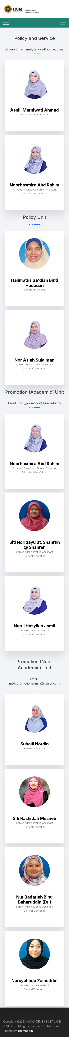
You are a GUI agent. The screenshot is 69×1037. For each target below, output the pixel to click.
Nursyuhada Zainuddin (35, 980)
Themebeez (25, 1031)
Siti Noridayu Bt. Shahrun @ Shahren (34, 545)
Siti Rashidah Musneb (34, 818)
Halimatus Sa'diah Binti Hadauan (34, 283)
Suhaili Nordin (35, 743)
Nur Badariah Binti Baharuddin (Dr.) (34, 899)
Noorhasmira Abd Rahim (34, 184)
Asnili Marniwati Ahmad (34, 109)
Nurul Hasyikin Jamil (34, 625)
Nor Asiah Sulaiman (34, 359)
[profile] (34, 105)
